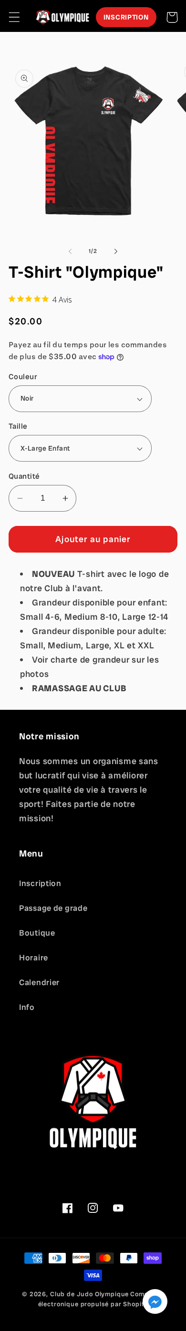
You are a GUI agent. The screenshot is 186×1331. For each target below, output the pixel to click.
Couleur (23, 377)
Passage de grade (53, 908)
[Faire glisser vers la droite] (115, 251)
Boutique (37, 933)
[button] (14, 17)
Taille (18, 426)
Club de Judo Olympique (89, 1294)
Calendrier (39, 982)
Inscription (126, 17)
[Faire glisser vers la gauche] (70, 251)
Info (27, 1007)
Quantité (24, 476)
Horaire (33, 957)
